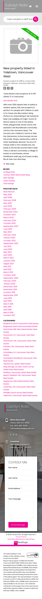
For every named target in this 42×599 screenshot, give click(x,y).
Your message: (14, 499)
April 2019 (7, 301)
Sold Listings (8, 183)
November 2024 (10, 212)
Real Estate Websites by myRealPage (21, 539)
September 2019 (10, 295)
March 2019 (8, 304)
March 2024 (8, 217)
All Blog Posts (9, 172)
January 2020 (9, 283)
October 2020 (9, 275)
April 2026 (7, 197)
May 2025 (7, 203)
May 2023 (7, 232)
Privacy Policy (21, 537)
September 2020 (10, 278)
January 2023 (9, 237)
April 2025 (7, 206)
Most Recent (9, 191)
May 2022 (7, 252)
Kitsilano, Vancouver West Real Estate (20, 372)
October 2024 (9, 214)
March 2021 (8, 272)
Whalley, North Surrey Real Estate (18, 392)
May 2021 (7, 266)
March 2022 (8, 258)
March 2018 (8, 312)
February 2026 (9, 200)
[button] (11, 434)
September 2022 (10, 243)
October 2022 (9, 240)
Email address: (14, 488)
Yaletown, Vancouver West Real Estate (19, 84)
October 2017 (9, 315)
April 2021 (7, 269)
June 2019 (7, 298)
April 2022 (7, 255)
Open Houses (9, 180)
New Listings (8, 177)
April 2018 (7, 309)
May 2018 (7, 306)
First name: (12, 467)
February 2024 (9, 220)
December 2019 (10, 286)
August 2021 (8, 263)
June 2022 (7, 249)
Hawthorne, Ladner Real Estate (16, 364)
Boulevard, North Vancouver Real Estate (21, 323)
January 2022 (9, 260)
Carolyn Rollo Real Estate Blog (16, 175)
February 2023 (9, 235)
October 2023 (9, 223)
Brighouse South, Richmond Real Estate (20, 326)
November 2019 (10, 289)
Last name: (13, 478)
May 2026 (7, 194)
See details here (10, 100)
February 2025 (9, 209)
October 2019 (9, 292)
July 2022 (7, 246)
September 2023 (10, 226)
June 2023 (7, 229)
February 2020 (9, 281)
